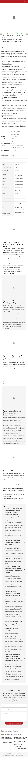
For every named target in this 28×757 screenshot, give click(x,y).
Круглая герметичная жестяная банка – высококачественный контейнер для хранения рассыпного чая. (7, 743)
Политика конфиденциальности (18, 755)
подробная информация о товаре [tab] (14, 161)
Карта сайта (7, 755)
